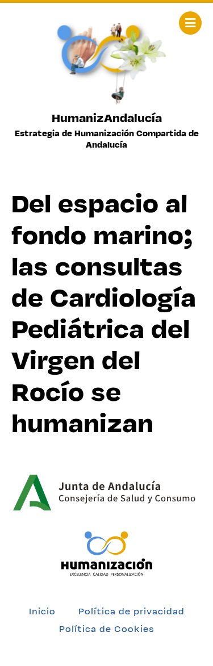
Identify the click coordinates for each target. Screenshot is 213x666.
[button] (190, 23)
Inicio (42, 611)
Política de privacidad (131, 611)
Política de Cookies (106, 629)
